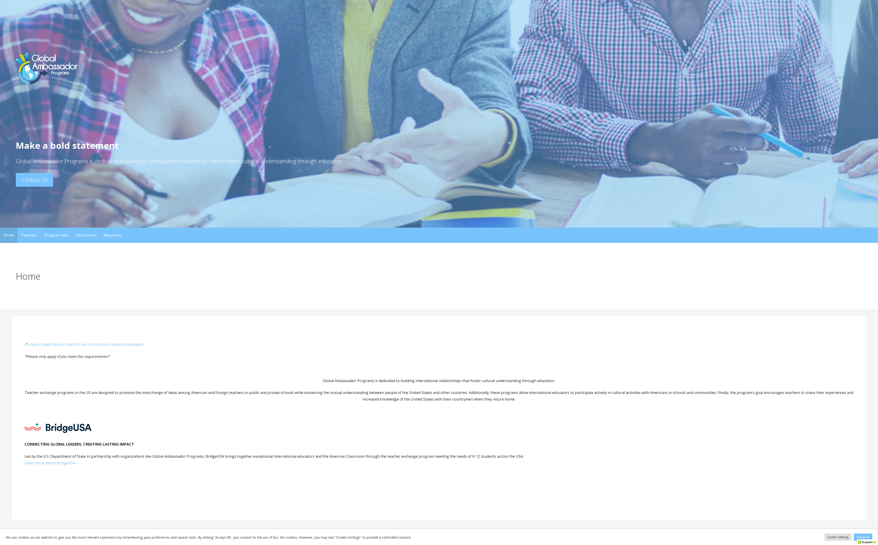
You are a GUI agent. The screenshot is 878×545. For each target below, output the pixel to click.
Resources (113, 235)
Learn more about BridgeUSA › (50, 462)
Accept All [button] (863, 537)
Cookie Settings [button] (838, 537)
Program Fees (57, 235)
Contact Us (34, 179)
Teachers (29, 235)
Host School (86, 235)
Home (9, 235)
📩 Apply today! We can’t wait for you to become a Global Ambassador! (84, 344)
